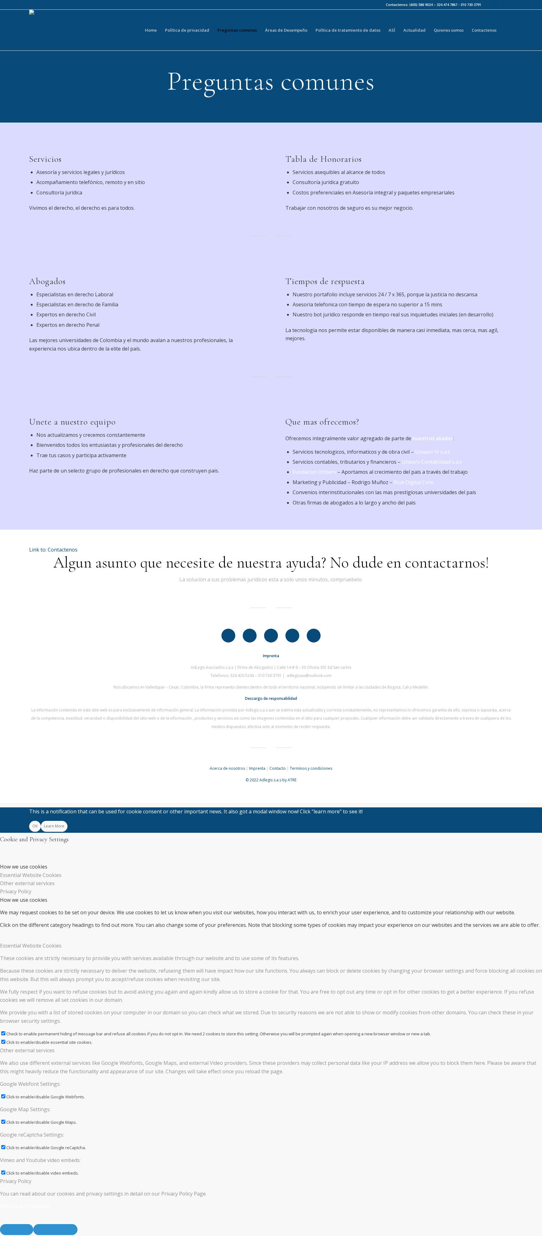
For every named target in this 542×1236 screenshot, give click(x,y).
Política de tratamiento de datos (348, 30)
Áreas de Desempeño (286, 30)
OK (35, 826)
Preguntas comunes (237, 30)
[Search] (507, 30)
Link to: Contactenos (53, 549)
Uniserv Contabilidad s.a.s (432, 461)
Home (151, 30)
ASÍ (392, 30)
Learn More (54, 826)
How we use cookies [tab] (23, 866)
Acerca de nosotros (227, 768)
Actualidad (414, 30)
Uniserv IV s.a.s (432, 451)
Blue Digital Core (413, 482)
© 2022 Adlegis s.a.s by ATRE (271, 780)
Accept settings (16, 1229)
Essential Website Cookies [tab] (30, 875)
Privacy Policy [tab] (15, 891)
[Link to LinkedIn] (508, 4)
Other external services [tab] (27, 883)
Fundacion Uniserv (314, 471)
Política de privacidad (187, 30)
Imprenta (257, 768)
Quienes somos (449, 30)
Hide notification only (55, 1229)
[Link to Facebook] (489, 4)
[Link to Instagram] (498, 4)
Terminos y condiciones (311, 768)
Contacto (277, 768)
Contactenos (484, 30)
